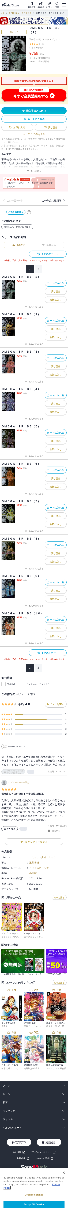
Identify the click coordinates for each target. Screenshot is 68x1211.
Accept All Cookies (34, 1204)
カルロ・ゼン (39, 1026)
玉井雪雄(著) (35, 39)
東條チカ (28, 1026)
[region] (34, 1189)
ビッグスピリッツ (51, 39)
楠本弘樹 (5, 1068)
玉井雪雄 (11, 684)
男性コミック (48, 857)
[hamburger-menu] (64, 5)
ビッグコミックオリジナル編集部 (39, 937)
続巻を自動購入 (16, 212)
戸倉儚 (63, 1068)
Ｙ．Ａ (14, 1068)
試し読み (53, 127)
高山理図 (35, 1068)
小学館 (33, 873)
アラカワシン (52, 1068)
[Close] (64, 1172)
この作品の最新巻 (51, 200)
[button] (44, 1158)
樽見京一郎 (51, 1026)
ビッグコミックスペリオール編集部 (18, 937)
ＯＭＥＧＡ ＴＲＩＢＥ (20, 13)
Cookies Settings (34, 1194)
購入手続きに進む (36, 110)
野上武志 (62, 1026)
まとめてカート (49, 254)
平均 (21, 704)
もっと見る (36, 171)
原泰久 (4, 1026)
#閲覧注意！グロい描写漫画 (17, 227)
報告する (56, 831)
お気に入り (19, 127)
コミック (14, 32)
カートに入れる (36, 119)
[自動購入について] (29, 212)
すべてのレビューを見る (34, 842)
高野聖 (27, 1068)
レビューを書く (36, 48)
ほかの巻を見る (36, 134)
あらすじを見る (36, 306)
